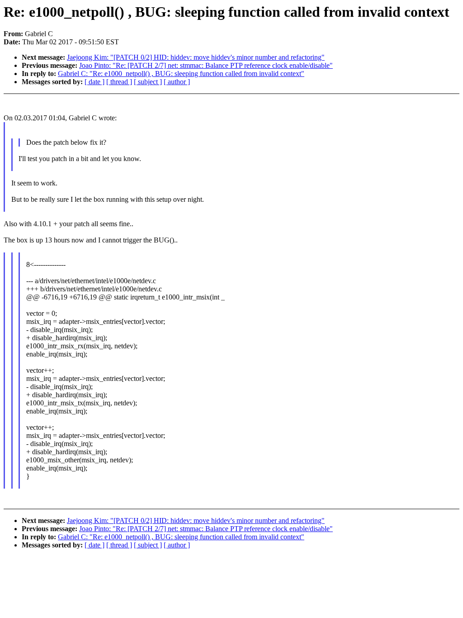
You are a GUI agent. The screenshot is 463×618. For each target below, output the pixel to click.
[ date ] (94, 82)
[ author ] (177, 82)
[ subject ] (148, 82)
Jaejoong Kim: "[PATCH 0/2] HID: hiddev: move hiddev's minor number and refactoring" (196, 57)
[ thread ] (119, 82)
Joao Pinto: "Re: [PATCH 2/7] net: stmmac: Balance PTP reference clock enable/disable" (206, 65)
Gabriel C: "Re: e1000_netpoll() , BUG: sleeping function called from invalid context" (181, 73)
